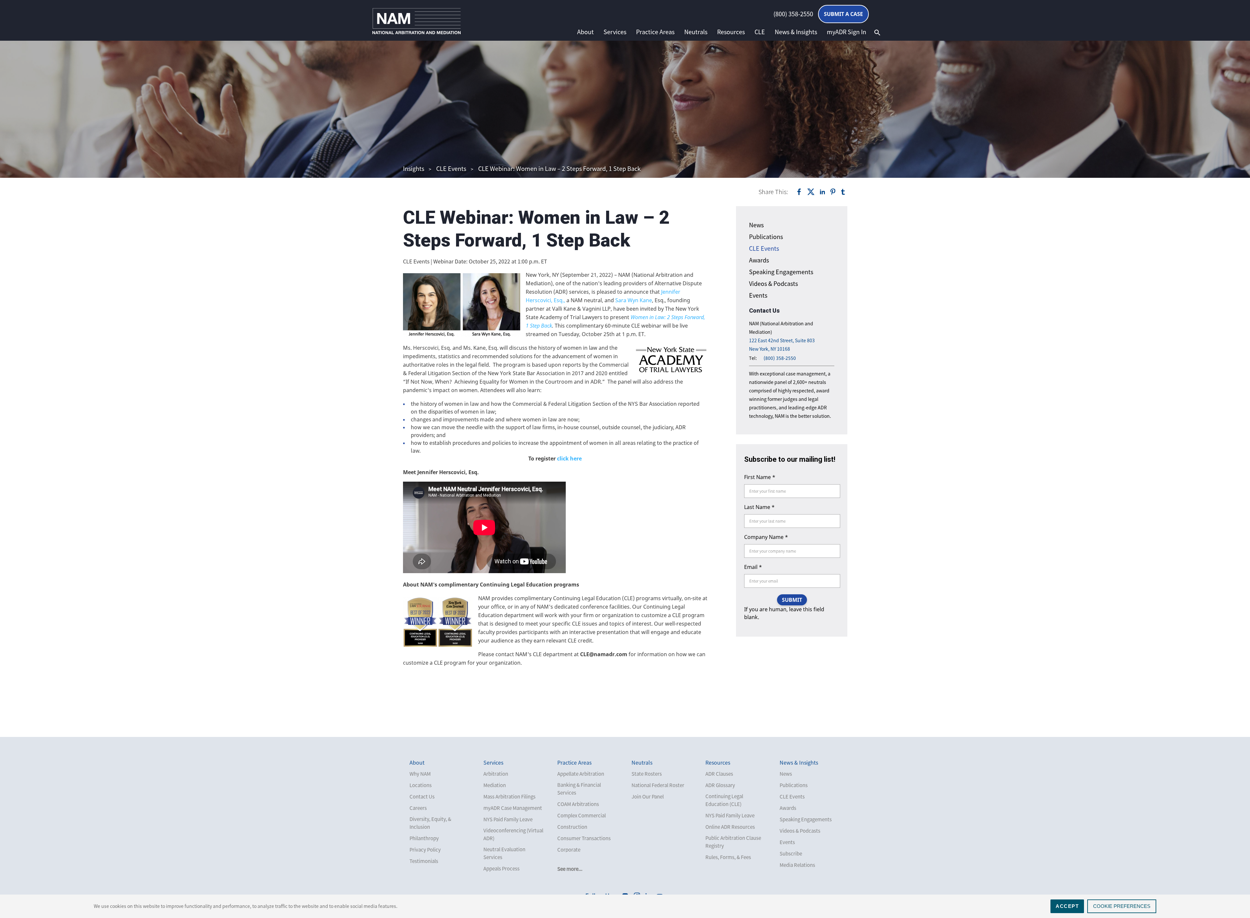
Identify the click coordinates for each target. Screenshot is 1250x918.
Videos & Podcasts (773, 283)
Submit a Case (843, 14)
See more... (569, 868)
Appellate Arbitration (580, 773)
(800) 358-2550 (793, 14)
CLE (760, 32)
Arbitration (495, 773)
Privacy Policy (425, 849)
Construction (572, 826)
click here (569, 458)
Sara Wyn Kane (633, 300)
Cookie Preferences (1121, 906)
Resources (731, 32)
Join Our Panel (648, 796)
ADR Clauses (719, 773)
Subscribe (791, 853)
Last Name (759, 507)
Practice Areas (655, 32)
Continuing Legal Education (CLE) (724, 800)
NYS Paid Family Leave (508, 819)
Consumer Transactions (584, 838)
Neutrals (695, 32)
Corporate (568, 849)
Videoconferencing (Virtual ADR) (513, 834)
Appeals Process (501, 868)
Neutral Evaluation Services (504, 853)
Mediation (494, 785)
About (585, 32)
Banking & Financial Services (579, 788)
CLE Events (451, 168)
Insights (413, 168)
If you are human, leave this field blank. (784, 613)
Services (615, 32)
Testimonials (424, 861)
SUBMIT (792, 599)
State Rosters (647, 773)
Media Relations (797, 865)
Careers (418, 808)
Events (758, 295)
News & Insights (796, 32)
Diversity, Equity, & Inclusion (430, 822)
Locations (421, 785)
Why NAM (420, 773)
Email (753, 567)
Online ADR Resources (730, 826)
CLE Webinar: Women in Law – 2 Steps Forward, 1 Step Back (559, 168)
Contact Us (422, 796)
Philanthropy (424, 838)
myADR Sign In (846, 32)
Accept (1067, 906)
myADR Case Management (512, 808)
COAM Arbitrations (578, 804)
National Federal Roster (658, 785)
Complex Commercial (581, 815)
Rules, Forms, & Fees (728, 857)
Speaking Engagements (781, 271)
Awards (759, 260)
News (756, 224)
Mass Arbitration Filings (509, 796)
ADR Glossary (720, 785)
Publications (766, 236)
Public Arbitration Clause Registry (733, 841)
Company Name (766, 537)
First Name (759, 477)
